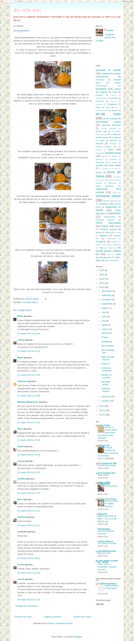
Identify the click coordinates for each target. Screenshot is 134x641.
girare (104, 156)
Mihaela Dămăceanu (27, 402)
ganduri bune (113, 152)
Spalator (114, 242)
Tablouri (99, 245)
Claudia (21, 478)
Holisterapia (104, 529)
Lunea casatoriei (105, 180)
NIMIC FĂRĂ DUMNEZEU (104, 483)
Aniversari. (100, 80)
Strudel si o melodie (106, 376)
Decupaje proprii (105, 383)
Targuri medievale (113, 245)
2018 (102, 270)
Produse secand (108, 229)
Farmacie (113, 144)
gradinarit (113, 159)
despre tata (101, 131)
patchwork (115, 213)
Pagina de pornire (52, 616)
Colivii (113, 95)
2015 (102, 279)
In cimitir (113, 162)
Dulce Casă (103, 425)
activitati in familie (108, 70)
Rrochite (117, 232)
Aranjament (106, 341)
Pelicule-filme (109, 217)
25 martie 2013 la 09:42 (28, 558)
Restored (102, 514)
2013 (102, 287)
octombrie (107, 299)
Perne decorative (108, 222)
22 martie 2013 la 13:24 (28, 472)
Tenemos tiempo (105, 389)
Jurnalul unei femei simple (108, 165)
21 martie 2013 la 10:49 (28, 395)
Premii (118, 226)
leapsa (99, 172)
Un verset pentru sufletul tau (108, 251)
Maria (20, 316)
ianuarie (106, 401)
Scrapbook (101, 241)
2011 (101, 410)
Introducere (106, 333)
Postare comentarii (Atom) (59, 623)
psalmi (98, 232)
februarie (106, 396)
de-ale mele (108, 114)
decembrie (107, 291)
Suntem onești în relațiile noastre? (111, 503)
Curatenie (111, 104)
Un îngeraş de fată (107, 463)
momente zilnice (30, 302)
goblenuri (99, 159)
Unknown (22, 381)
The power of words (107, 543)
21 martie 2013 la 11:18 (28, 422)
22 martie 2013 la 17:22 (28, 493)
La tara (115, 169)
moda (115, 193)
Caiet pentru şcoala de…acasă (108, 561)
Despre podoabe (108, 128)
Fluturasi (105, 363)
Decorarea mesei (108, 121)
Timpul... (105, 337)
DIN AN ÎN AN (111, 486)
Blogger (78, 636)
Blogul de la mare (107, 499)
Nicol (20, 429)
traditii (110, 248)
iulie (104, 312)
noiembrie (107, 295)
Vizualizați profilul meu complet (106, 37)
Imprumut (100, 162)
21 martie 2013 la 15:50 (28, 440)
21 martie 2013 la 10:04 (28, 333)
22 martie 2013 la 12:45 (28, 454)
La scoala (104, 169)
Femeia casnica (103, 146)
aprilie (105, 325)
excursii (99, 143)
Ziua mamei (110, 260)
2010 (102, 414)
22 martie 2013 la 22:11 (28, 525)
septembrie (107, 304)
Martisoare (112, 183)
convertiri (100, 101)
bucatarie (101, 88)
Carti (114, 92)
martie (105, 329)
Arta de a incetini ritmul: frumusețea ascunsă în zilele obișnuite (107, 432)
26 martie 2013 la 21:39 (28, 573)
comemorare (101, 98)
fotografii (99, 153)
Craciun (113, 101)
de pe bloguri (112, 110)
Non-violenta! (107, 345)
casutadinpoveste (107, 551)
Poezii (104, 226)
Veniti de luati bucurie (107, 358)
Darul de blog (103, 107)
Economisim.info (106, 473)
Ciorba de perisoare (106, 369)
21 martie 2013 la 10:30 (28, 375)
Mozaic (106, 201)
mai (104, 321)
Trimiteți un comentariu (26, 606)
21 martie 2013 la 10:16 (28, 351)
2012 (102, 406)
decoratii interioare (111, 125)
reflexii (108, 232)
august (105, 308)
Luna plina (117, 177)
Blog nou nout (104, 553)
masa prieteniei (104, 186)
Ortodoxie (103, 204)
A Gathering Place (107, 583)
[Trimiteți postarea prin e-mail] (45, 299)
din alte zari (27, 10)
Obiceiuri (117, 201)
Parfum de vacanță (106, 465)
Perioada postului (105, 220)
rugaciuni (103, 235)
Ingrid (20, 446)
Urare (109, 254)
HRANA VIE (103, 445)
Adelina (21, 517)
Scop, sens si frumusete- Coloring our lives (107, 567)
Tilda (101, 248)
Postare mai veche (82, 616)
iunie (104, 316)
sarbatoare (111, 239)
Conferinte (113, 98)
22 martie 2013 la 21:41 (28, 510)
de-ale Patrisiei (110, 118)
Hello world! (103, 475)
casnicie (99, 95)
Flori (110, 149)
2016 (102, 274)
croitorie (99, 104)
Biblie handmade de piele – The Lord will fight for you (107, 518)
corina (20, 340)
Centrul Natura (105, 541)
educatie (113, 140)
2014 (102, 283)
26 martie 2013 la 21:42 (28, 599)
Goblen (114, 156)
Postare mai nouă (23, 616)
